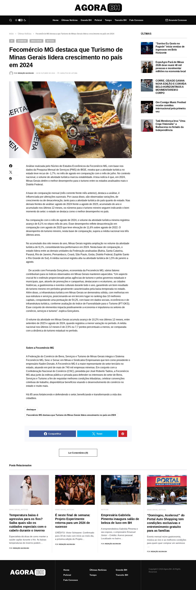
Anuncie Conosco (178, 20)
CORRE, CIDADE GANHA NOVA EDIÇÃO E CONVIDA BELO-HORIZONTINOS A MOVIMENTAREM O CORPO (171, 86)
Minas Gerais (36, 41)
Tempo (93, 575)
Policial (67, 575)
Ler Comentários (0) (78, 453)
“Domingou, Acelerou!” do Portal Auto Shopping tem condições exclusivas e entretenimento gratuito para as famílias (166, 523)
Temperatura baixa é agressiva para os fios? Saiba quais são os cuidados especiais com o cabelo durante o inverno (27, 522)
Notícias (50, 41)
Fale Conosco (70, 580)
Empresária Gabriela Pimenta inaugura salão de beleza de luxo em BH (120, 518)
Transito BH (122, 575)
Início (11, 34)
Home (66, 570)
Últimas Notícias (24, 34)
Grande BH (22, 41)
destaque (31, 409)
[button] (10, 20)
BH (12, 41)
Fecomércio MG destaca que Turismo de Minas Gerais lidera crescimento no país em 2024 (71, 415)
